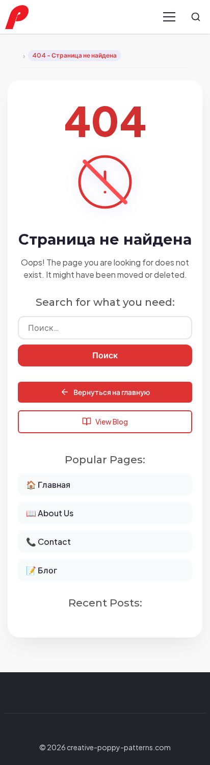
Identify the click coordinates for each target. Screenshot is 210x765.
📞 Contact (48, 541)
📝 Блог (41, 570)
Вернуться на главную (111, 392)
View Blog (111, 421)
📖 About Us (49, 513)
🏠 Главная (48, 484)
